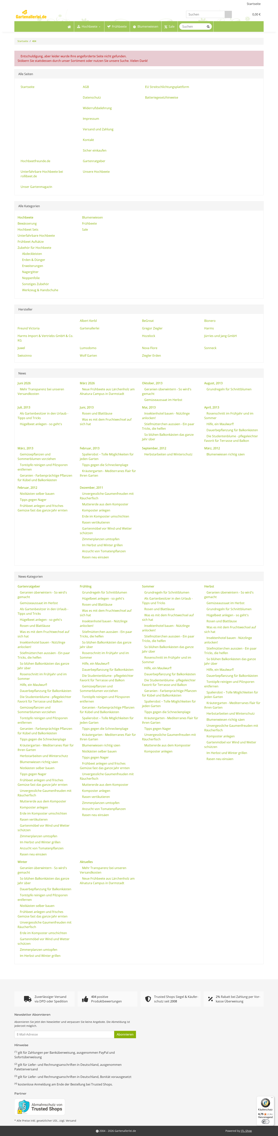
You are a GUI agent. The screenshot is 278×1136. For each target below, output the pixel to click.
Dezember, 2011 (91, 488)
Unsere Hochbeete (96, 172)
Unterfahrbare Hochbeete (36, 235)
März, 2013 (25, 448)
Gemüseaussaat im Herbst (163, 400)
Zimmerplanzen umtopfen (100, 539)
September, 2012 (154, 448)
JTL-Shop (246, 1131)
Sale (84, 229)
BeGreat (148, 321)
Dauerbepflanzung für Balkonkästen (232, 430)
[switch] (265, 1121)
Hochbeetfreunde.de (35, 161)
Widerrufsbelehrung (97, 108)
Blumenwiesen (92, 217)
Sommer (148, 586)
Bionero (210, 321)
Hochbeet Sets (28, 229)
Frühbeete (89, 223)
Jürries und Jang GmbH (220, 336)
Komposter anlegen (95, 510)
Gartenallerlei (89, 328)
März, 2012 (212, 448)
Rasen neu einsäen (95, 557)
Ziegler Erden (151, 355)
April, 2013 (211, 407)
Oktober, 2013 (152, 383)
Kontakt (88, 140)
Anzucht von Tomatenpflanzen (103, 551)
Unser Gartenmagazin (36, 187)
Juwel (21, 348)
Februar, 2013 (89, 448)
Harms (209, 328)
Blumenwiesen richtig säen (225, 454)
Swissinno (25, 355)
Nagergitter (30, 272)
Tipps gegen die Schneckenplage (104, 465)
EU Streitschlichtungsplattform (167, 87)
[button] (239, 14)
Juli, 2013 (24, 407)
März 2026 (87, 383)
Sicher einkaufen (94, 150)
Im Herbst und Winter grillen (102, 545)
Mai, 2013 (149, 407)
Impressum (91, 119)
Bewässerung (27, 223)
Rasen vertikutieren (95, 522)
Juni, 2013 (87, 407)
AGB (86, 87)
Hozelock (148, 336)
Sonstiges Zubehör (35, 284)
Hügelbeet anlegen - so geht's (40, 424)
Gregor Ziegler (152, 328)
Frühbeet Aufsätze (31, 242)
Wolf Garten (88, 355)
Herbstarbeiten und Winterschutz (168, 454)
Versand (71, 1120)
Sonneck (210, 348)
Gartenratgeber (94, 161)
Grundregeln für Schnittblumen (229, 389)
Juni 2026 (24, 383)
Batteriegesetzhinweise (161, 97)
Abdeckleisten (32, 254)
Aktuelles (86, 862)
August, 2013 (213, 383)
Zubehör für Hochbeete (34, 248)
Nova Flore (149, 348)
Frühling (86, 586)
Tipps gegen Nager (33, 500)
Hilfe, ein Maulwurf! (220, 424)
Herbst (209, 586)
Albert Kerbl (88, 321)
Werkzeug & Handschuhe (40, 290)
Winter (22, 862)
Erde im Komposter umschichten (105, 516)
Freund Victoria (29, 328)
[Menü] (272, 1098)
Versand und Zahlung (98, 129)
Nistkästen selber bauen (36, 494)
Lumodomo (88, 348)
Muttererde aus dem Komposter (104, 504)
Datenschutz (92, 97)
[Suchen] (228, 14)
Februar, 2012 (27, 488)
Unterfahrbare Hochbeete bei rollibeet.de (42, 174)
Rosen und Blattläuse (96, 413)
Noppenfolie (31, 278)
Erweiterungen (32, 266)
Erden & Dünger (33, 260)
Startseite (254, 4)
